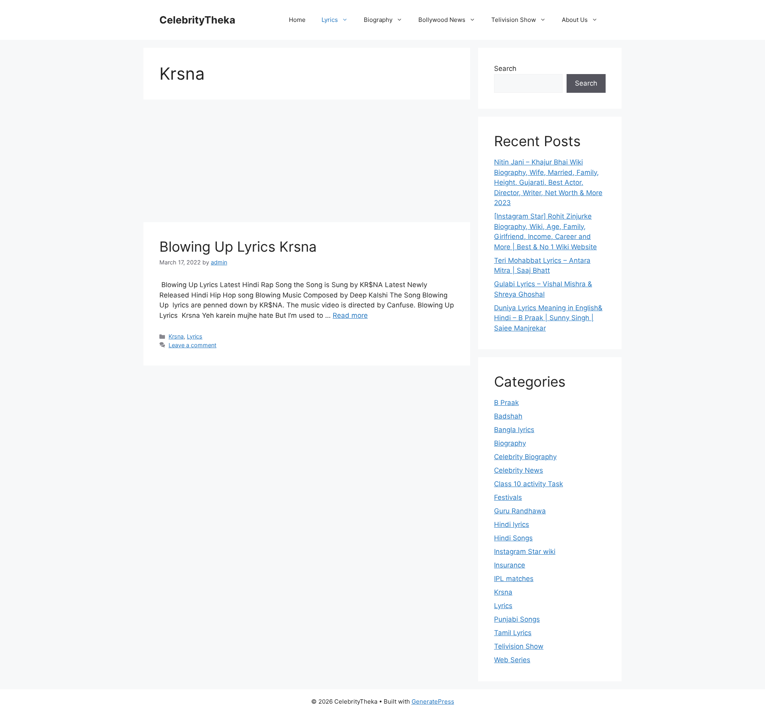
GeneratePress (433, 701)
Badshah (508, 416)
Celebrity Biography (525, 457)
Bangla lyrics (514, 430)
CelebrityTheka (197, 20)
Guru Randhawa (520, 511)
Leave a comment (192, 345)
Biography (378, 19)
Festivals (508, 497)
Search (505, 68)
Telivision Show (513, 19)
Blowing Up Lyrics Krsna (238, 246)
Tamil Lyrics (513, 633)
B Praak (506, 403)
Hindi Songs (513, 538)
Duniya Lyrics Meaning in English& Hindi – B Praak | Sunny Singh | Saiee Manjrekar (548, 318)
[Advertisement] (306, 163)
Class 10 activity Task (528, 484)
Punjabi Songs (517, 619)
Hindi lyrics (511, 524)
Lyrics (330, 19)
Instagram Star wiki (524, 552)
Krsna (176, 336)
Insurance (509, 565)
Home (297, 19)
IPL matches (514, 579)
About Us (575, 19)
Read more (350, 315)
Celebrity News (518, 470)
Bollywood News (441, 19)
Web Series (512, 660)
